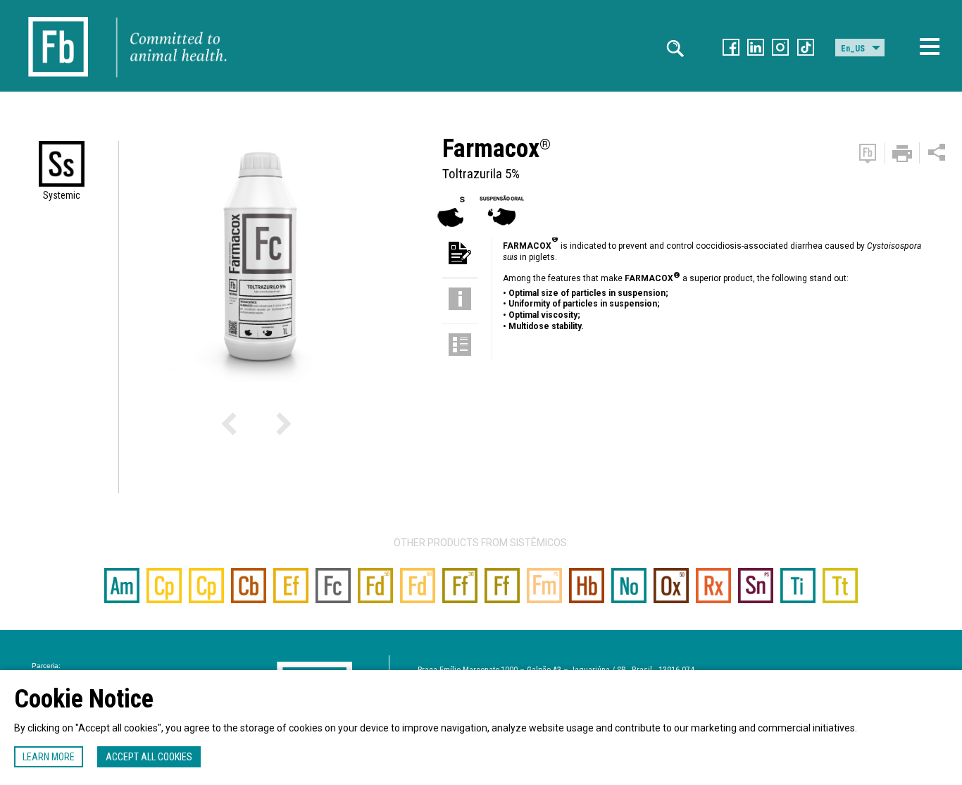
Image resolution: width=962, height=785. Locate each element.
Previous (249, 428)
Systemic (61, 195)
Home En (58, 14)
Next (259, 428)
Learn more (49, 756)
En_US (853, 49)
